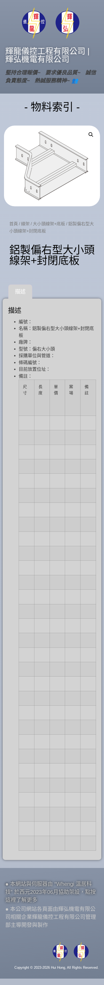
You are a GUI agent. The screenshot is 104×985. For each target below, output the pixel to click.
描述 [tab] (20, 292)
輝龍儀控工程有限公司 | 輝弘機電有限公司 (47, 55)
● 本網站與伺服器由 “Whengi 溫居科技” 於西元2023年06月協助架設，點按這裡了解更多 (50, 892)
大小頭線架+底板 (49, 224)
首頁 (13, 224)
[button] (91, 134)
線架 (25, 224)
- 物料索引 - (52, 107)
